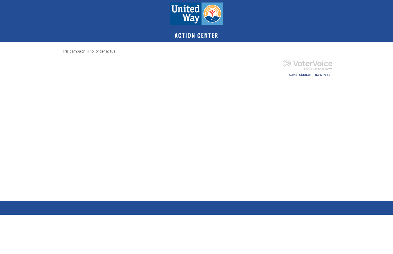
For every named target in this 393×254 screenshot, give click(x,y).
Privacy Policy (322, 74)
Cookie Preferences (300, 74)
